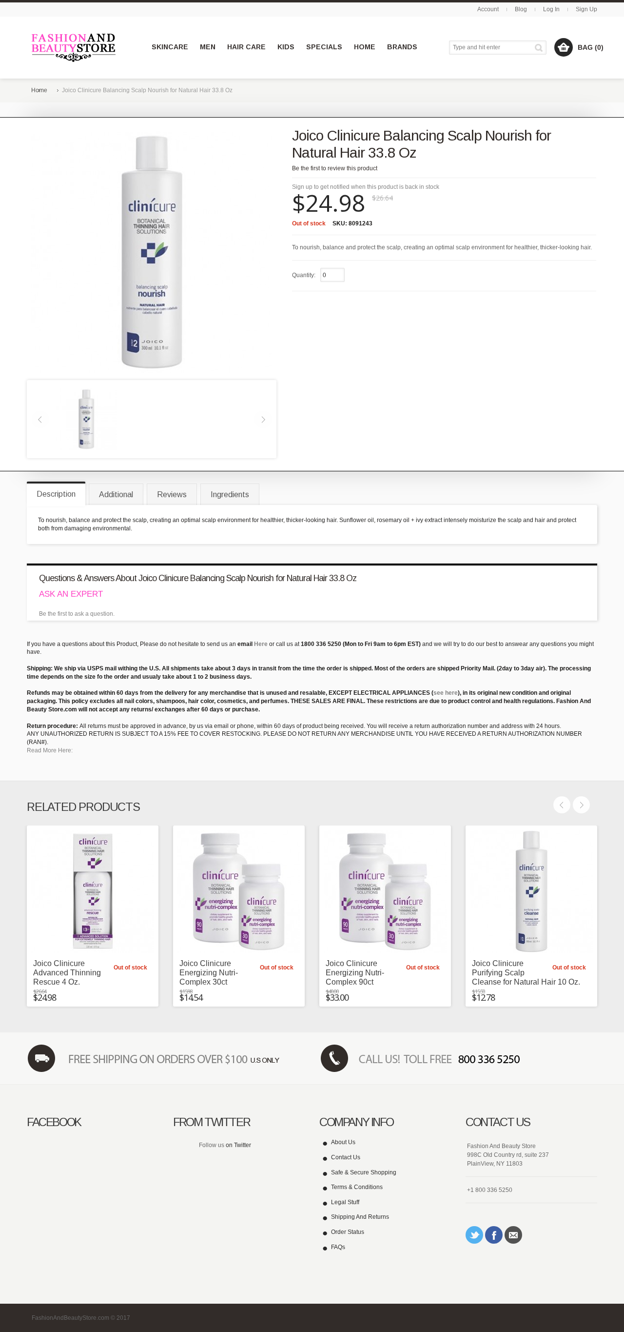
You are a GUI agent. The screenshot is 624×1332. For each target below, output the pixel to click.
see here (445, 692)
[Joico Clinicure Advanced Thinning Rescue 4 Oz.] (92, 891)
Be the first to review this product (334, 168)
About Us (343, 1142)
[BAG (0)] (563, 47)
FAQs (338, 1247)
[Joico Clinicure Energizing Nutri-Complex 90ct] (385, 891)
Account (488, 9)
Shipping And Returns (360, 1216)
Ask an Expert (71, 594)
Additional (116, 494)
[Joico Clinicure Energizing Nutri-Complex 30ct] (238, 891)
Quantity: (303, 275)
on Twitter (238, 1145)
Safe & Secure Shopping (363, 1172)
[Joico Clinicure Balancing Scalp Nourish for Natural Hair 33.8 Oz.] (86, 418)
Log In (551, 9)
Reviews (172, 494)
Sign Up (586, 9)
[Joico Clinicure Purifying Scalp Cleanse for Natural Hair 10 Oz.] (531, 891)
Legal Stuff (345, 1202)
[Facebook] (494, 1235)
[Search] (540, 47)
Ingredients (230, 494)
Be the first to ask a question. (77, 613)
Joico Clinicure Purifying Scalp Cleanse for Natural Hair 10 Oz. (526, 972)
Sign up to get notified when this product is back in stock (365, 186)
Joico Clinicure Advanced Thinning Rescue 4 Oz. (67, 972)
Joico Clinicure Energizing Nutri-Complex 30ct (208, 972)
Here (261, 644)
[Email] (513, 1235)
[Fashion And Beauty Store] (74, 47)
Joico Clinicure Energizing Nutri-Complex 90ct (355, 972)
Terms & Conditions (357, 1187)
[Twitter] (474, 1235)
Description (56, 494)
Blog (521, 9)
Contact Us (345, 1157)
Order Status (347, 1232)
